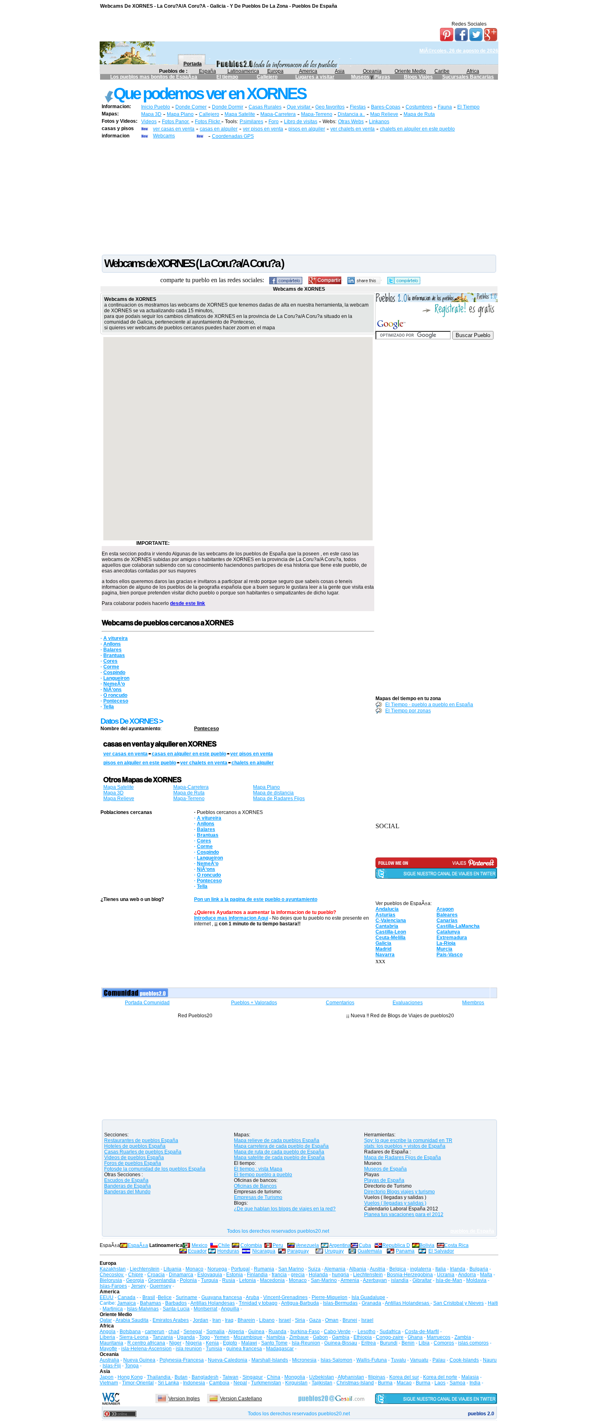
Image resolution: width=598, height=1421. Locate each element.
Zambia (462, 1337)
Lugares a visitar (314, 77)
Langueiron (116, 678)
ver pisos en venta (263, 129)
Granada (371, 1303)
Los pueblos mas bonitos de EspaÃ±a (153, 77)
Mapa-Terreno (316, 114)
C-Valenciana (390, 920)
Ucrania (445, 1274)
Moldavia (476, 1280)
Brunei (350, 1320)
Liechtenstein (144, 1269)
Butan (181, 1377)
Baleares (447, 915)
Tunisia (214, 1348)
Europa (275, 71)
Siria (300, 1320)
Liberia (107, 1337)
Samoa (457, 1383)
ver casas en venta (173, 129)
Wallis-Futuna (371, 1360)
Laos (439, 1383)
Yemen (221, 1337)
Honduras (228, 1251)
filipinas (376, 1377)
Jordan (200, 1320)
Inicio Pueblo (155, 107)
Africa (473, 71)
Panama (405, 1251)
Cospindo (114, 672)
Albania (357, 1269)
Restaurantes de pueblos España (141, 1140)
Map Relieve (384, 114)
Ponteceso (115, 701)
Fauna (445, 107)
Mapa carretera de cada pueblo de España (281, 1146)
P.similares (251, 121)
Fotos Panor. (176, 121)
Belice (165, 1297)
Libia (424, 1343)
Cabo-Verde (337, 1331)
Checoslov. (112, 1274)
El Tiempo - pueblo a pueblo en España (429, 704)
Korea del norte (440, 1377)
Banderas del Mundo (127, 1192)
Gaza (315, 1320)
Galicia (383, 943)
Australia (109, 1360)
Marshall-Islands (269, 1360)
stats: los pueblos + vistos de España (404, 1146)
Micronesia (304, 1360)
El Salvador (441, 1251)
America (308, 71)
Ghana (415, 1337)
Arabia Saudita (132, 1320)
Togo (204, 1337)
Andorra (467, 1274)
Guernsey (160, 1286)
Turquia (209, 1280)
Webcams (164, 136)
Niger (175, 1343)
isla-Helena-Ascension (146, 1348)
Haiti (493, 1303)
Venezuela (307, 1245)
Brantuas (114, 655)
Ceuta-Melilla (390, 937)
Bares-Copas (385, 107)
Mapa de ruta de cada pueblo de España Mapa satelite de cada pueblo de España (279, 1154)
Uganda (186, 1337)
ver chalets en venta (352, 129)
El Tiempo (468, 107)
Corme (111, 667)
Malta (486, 1274)
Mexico (199, 1245)
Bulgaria (478, 1269)
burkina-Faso (305, 1331)
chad (173, 1331)
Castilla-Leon (390, 932)
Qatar (106, 1320)
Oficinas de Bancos (255, 1186)
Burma (385, 1383)
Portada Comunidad (147, 1002)
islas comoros (473, 1343)
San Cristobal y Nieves (458, 1303)
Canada (126, 1297)
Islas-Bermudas (340, 1303)
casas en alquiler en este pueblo (189, 754)
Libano (267, 1320)
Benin (408, 1343)
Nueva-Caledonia (227, 1360)
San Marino (291, 1269)
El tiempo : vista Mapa (258, 1169)
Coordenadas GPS (233, 136)
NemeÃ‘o (114, 684)
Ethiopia (363, 1337)
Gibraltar (422, 1280)
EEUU (106, 1297)
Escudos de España (126, 1180)
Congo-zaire (390, 1337)
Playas (382, 77)
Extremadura (451, 937)
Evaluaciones (408, 1002)
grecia (298, 1274)
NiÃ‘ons (112, 689)
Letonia (247, 1280)
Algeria (236, 1331)
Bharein (246, 1320)
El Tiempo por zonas (408, 711)
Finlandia (257, 1274)
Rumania (264, 1269)
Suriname (186, 1297)
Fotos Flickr (208, 121)
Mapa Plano (180, 114)
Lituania (172, 1269)
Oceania (372, 71)
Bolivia (426, 1245)
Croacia (156, 1274)
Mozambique (248, 1337)
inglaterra (420, 1269)
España (207, 71)
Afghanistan (351, 1377)
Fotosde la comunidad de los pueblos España (154, 1169)
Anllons (112, 644)
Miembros (473, 1002)
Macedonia (272, 1280)
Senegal (192, 1331)
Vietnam (109, 1383)
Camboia (219, 1383)
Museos (361, 77)
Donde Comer (191, 107)
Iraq (229, 1320)
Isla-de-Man (449, 1280)
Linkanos (379, 121)
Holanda (318, 1274)
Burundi (388, 1343)
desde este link (187, 603)
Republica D (396, 1245)
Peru (278, 1245)
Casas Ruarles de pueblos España (142, 1152)
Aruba (252, 1297)
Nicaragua (263, 1251)
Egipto (230, 1343)
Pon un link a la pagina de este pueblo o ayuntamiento (255, 899)
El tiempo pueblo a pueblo (263, 1174)
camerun (154, 1331)
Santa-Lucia (176, 1309)
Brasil (148, 1297)
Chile (224, 1245)
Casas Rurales (265, 107)
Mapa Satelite (240, 114)
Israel (285, 1320)
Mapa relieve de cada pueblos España (276, 1140)
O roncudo (115, 695)
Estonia (234, 1274)
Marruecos (438, 1337)
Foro (273, 121)
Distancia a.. (351, 114)
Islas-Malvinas (143, 1309)
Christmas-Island (355, 1383)
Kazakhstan (113, 1269)
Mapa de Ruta (419, 114)
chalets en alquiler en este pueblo (417, 129)
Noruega (217, 1269)
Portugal (240, 1269)
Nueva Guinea (139, 1360)
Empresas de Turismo (258, 1197)
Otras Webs (351, 121)
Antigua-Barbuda (300, 1303)
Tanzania (163, 1337)
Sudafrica (390, 1331)
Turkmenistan (266, 1383)
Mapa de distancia (273, 793)
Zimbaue (299, 1337)
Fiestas (358, 107)
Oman (331, 1320)
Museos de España (385, 1169)
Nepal (240, 1383)
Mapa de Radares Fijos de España (402, 1157)
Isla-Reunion (306, 1343)
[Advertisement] (299, 196)
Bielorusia (111, 1280)
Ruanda (277, 1331)
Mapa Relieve (118, 798)
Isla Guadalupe (368, 1297)
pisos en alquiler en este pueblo (139, 763)
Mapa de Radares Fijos (279, 798)
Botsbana (130, 1331)
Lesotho (366, 1331)
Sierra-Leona (133, 1337)
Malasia (470, 1377)
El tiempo (227, 77)
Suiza (314, 1269)
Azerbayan (375, 1280)
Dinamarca (181, 1274)
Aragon (445, 909)
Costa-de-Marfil (422, 1331)
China (273, 1377)
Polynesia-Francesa (181, 1360)
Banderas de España (127, 1186)
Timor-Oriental (138, 1383)
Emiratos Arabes (171, 1320)
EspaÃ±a (138, 1245)
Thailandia (159, 1377)
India (474, 1383)
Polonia (188, 1280)
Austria (377, 1269)
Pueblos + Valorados (254, 1002)
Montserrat (205, 1309)
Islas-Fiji (112, 1366)
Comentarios (340, 1002)
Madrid (383, 949)
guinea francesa (244, 1348)
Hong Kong (130, 1377)
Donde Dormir (227, 107)
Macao (404, 1383)
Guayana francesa (221, 1297)
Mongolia (294, 1377)
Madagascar (280, 1348)
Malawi (249, 1343)
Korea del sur (404, 1377)
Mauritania (111, 1343)
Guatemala (370, 1251)
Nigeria (194, 1343)
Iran (216, 1320)
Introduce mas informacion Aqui (231, 918)
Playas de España (384, 1180)
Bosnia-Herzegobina (410, 1274)
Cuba (365, 1245)
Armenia (349, 1280)
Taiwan (230, 1377)
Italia (440, 1269)
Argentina (340, 1245)
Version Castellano (241, 1398)
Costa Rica (456, 1245)
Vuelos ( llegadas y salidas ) (395, 1203)
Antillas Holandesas (212, 1303)
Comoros (444, 1343)
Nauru (490, 1360)
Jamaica (126, 1303)
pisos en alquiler (306, 129)
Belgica (397, 1269)
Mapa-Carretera (278, 114)
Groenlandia (162, 1280)
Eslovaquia (209, 1274)
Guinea (256, 1331)
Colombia (251, 1245)
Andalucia (387, 909)
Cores (110, 661)
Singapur (252, 1377)
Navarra (385, 954)
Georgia (135, 1280)
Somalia (215, 1331)
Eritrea (368, 1343)
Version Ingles (184, 1398)
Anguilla (230, 1309)
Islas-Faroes (113, 1286)
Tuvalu (398, 1360)
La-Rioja (446, 943)
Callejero (267, 77)
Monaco (194, 1269)
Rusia (228, 1280)
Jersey (138, 1286)
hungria (340, 1274)
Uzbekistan (321, 1377)
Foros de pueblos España (132, 1163)
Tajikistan (322, 1383)
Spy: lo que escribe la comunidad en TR (408, 1140)
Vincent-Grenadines (285, 1297)
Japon (106, 1377)
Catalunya (448, 932)
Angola (108, 1331)
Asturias (385, 915)
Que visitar (299, 107)
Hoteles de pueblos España (135, 1146)
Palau (438, 1360)
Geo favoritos (330, 107)
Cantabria (386, 926)
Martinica (113, 1309)
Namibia (275, 1337)
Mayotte (108, 1348)
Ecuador (197, 1251)
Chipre (135, 1274)
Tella (108, 706)
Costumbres (419, 107)
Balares (112, 650)
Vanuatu (419, 1360)
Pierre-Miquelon (329, 1297)
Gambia (340, 1337)
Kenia (212, 1343)
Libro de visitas (300, 121)
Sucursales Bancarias (468, 77)
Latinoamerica (243, 71)
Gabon (320, 1337)
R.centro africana (146, 1343)
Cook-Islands (464, 1360)
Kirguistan (296, 1383)
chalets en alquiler (252, 763)
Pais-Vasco (449, 954)
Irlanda (457, 1269)
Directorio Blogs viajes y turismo (399, 1192)
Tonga (132, 1366)
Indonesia (194, 1383)
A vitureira (115, 638)
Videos (149, 121)
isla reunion (189, 1348)
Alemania (334, 1269)
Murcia (444, 949)
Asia (340, 71)
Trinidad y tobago (258, 1303)
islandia (399, 1280)
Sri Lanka (168, 1383)
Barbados (176, 1303)
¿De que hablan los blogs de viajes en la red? (285, 1209)
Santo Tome (274, 1343)
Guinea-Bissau (340, 1343)
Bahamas (150, 1303)
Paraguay (298, 1251)
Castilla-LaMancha (458, 926)
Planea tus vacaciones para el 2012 (403, 1214)
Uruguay (334, 1251)
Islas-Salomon (336, 1360)
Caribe (442, 71)
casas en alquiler (219, 129)
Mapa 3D (151, 114)
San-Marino (324, 1280)
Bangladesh (205, 1377)
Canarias (447, 920)
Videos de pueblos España (134, 1157)
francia (279, 1274)
